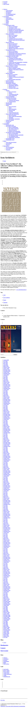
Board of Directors (10, 42)
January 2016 (6, 512)
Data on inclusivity (13, 130)
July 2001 (5, 637)
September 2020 (6, 446)
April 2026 (5, 365)
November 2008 (6, 616)
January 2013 (6, 556)
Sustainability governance (14, 137)
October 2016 (6, 503)
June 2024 (5, 392)
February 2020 (6, 453)
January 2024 (6, 398)
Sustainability (6, 123)
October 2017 (6, 488)
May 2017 (5, 494)
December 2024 (6, 384)
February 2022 (6, 426)
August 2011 (6, 576)
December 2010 (6, 586)
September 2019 (6, 459)
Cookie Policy (6, 672)
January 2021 (6, 441)
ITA (4, 1)
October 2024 (6, 387)
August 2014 (6, 532)
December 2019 (6, 456)
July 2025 (5, 376)
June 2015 (5, 520)
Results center (9, 102)
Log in (4, 642)
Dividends (11, 117)
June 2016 (5, 506)
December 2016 (6, 500)
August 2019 (6, 461)
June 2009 (5, 607)
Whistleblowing (6, 676)
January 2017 (6, 499)
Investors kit (8, 121)
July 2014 (5, 533)
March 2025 (5, 381)
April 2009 (5, 610)
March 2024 (5, 395)
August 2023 (6, 404)
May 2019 (5, 464)
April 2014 (5, 537)
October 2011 (6, 574)
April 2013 (5, 552)
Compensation (12, 72)
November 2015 (6, 515)
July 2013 (5, 548)
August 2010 (6, 591)
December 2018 (6, 470)
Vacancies (8, 149)
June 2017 (5, 493)
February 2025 (6, 382)
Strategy (8, 90)
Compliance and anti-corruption (15, 38)
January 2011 (6, 585)
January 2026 (6, 368)
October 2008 (6, 617)
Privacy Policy (6, 671)
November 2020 (6, 443)
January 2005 (6, 632)
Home (4, 161)
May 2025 (5, 378)
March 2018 (5, 482)
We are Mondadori (10, 147)
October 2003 (6, 633)
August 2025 (6, 374)
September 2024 (6, 388)
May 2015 (5, 521)
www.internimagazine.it (21, 289)
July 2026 (5, 361)
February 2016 (6, 511)
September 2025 (6, 373)
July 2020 (5, 447)
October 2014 (6, 530)
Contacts (5, 2)
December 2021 (6, 429)
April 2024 (5, 394)
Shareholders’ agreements (14, 118)
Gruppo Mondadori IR (13, 112)
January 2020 (6, 454)
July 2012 (5, 563)
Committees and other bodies (12, 56)
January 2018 (6, 484)
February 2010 (6, 599)
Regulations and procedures (15, 29)
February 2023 (6, 411)
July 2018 (5, 477)
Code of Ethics (12, 37)
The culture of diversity (11, 126)
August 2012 (6, 562)
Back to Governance (13, 26)
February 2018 (6, 483)
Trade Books (8, 17)
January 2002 (6, 636)
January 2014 (6, 541)
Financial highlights (10, 96)
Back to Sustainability (13, 127)
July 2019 (5, 462)
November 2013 (6, 543)
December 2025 (6, 369)
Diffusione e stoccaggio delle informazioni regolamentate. (13, 706)
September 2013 (6, 546)
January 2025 (6, 383)
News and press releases (11, 142)
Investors (5, 89)
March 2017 (5, 496)
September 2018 (6, 474)
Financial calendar (10, 120)
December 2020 (6, 442)
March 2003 (5, 634)
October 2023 (6, 401)
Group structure (9, 10)
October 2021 (6, 431)
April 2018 (5, 480)
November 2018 (6, 472)
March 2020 (5, 452)
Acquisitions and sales (13, 94)
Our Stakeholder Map (13, 136)
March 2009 (5, 611)
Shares (7, 105)
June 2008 (5, 622)
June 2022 (5, 421)
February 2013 (6, 554)
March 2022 (5, 425)
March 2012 (5, 568)
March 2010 (5, 597)
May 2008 (5, 623)
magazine (5, 302)
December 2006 (6, 629)
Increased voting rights (13, 88)
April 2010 (5, 596)
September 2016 (6, 504)
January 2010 (6, 600)
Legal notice (6, 669)
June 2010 (5, 594)
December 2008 (6, 615)
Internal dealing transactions (15, 79)
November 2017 (6, 486)
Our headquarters (9, 15)
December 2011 (6, 572)
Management (9, 11)
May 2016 (5, 507)
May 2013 (5, 551)
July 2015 (5, 519)
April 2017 (5, 495)
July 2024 (5, 390)
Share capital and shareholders (12, 114)
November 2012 (6, 558)
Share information (12, 109)
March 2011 (5, 583)
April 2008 (5, 625)
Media (7, 22)
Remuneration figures (10, 49)
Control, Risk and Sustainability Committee (18, 62)
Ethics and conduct (10, 33)
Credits (4, 675)
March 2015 (5, 523)
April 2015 (5, 522)
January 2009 (6, 613)
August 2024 (6, 389)
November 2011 (6, 573)
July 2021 (5, 434)
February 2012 (6, 569)
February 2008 (6, 627)
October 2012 (6, 559)
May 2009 (5, 608)
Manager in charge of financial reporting (17, 64)
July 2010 (5, 592)
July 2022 (5, 420)
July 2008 (5, 621)
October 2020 (6, 445)
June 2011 (5, 579)
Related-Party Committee (14, 63)
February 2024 (6, 397)
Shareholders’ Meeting (11, 83)
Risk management (10, 81)
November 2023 (6, 400)
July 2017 (5, 491)
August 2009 (6, 605)
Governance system (10, 25)
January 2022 (6, 427)
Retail (7, 20)
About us (5, 9)
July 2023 (5, 405)
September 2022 (6, 417)
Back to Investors (12, 91)
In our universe (9, 148)
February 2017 (6, 498)
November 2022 (6, 415)
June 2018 (5, 478)
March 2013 (5, 553)
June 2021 (5, 435)
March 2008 (5, 626)
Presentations (9, 104)
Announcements (12, 101)
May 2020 (5, 450)
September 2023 (6, 403)
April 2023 (5, 409)
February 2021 (6, 440)
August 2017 (6, 490)
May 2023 (5, 408)
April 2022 (5, 424)
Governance (5, 24)
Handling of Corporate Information (16, 30)
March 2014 (5, 538)
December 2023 (6, 399)
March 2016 (5, 510)
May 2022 (5, 422)
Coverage (11, 111)
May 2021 (5, 436)
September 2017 (6, 489)
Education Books (9, 19)
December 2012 (6, 557)
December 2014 (6, 527)
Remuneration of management (15, 54)
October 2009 (6, 602)
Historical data (12, 110)
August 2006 (6, 631)
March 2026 (5, 366)
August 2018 (6, 475)
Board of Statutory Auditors (12, 65)
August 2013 (6, 547)
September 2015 (6, 517)
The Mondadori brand (10, 14)
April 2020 (5, 451)
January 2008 (6, 628)
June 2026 (5, 362)
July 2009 (5, 606)
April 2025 (5, 379)
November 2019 (6, 457)
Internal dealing (9, 73)
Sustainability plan (10, 125)
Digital (7, 21)
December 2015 (6, 514)
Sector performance (13, 95)
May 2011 (5, 580)
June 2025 (5, 377)
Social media (8, 143)
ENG (6, 1)
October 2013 (6, 544)
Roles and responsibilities (14, 46)
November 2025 (6, 371)
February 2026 (6, 367)
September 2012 (6, 560)
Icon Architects (6, 297)
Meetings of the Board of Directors (16, 48)
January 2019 (6, 469)
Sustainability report (10, 138)
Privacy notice (6, 670)
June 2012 (5, 564)
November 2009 (6, 601)
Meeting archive (12, 86)
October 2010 (6, 589)
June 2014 (5, 535)
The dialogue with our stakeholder (13, 132)
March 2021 (5, 438)
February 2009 (6, 612)
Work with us (6, 146)
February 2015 (6, 525)
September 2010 (6, 590)
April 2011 (5, 581)
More (2, 697)
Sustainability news (10, 139)
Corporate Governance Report (15, 31)
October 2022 (6, 416)
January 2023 (6, 413)
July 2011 (5, 578)
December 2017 (6, 485)
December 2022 (6, 414)
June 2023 (5, 406)
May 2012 (5, 565)
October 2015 (6, 516)
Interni (4, 300)
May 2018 (5, 479)
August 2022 (6, 419)
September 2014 (6, 531)
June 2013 (5, 549)
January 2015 (6, 526)
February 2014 (6, 539)
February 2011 (6, 584)
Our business (6, 16)
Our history (8, 12)
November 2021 (6, 430)
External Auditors (10, 80)
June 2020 (5, 448)
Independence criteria (13, 47)
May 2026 (5, 363)
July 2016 (5, 505)
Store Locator (6, 4)
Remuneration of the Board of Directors (17, 53)
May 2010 (5, 595)
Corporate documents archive (15, 32)
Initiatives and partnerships (14, 131)
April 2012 (5, 567)
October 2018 (6, 473)
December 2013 (6, 542)
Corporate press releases (11, 98)
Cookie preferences (7, 674)
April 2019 (5, 466)
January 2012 (6, 570)
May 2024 (5, 393)
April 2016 (5, 509)
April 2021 (5, 437)
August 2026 (6, 360)
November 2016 (6, 501)
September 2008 (6, 618)
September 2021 (6, 432)
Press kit (8, 144)
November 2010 (6, 588)
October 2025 (6, 372)
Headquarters (4, 645)
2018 (4, 295)
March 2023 (5, 410)
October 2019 (6, 458)
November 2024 (6, 385)
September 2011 (6, 575)
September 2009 (6, 604)
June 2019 (5, 463)
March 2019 (5, 467)
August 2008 (6, 620)
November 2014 (6, 528)
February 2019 (6, 468)
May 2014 (5, 536)
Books (2, 693)
